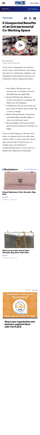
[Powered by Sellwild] (35, 290)
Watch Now (34, 3)
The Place (7, 18)
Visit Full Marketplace (31, 169)
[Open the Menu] (3, 3)
